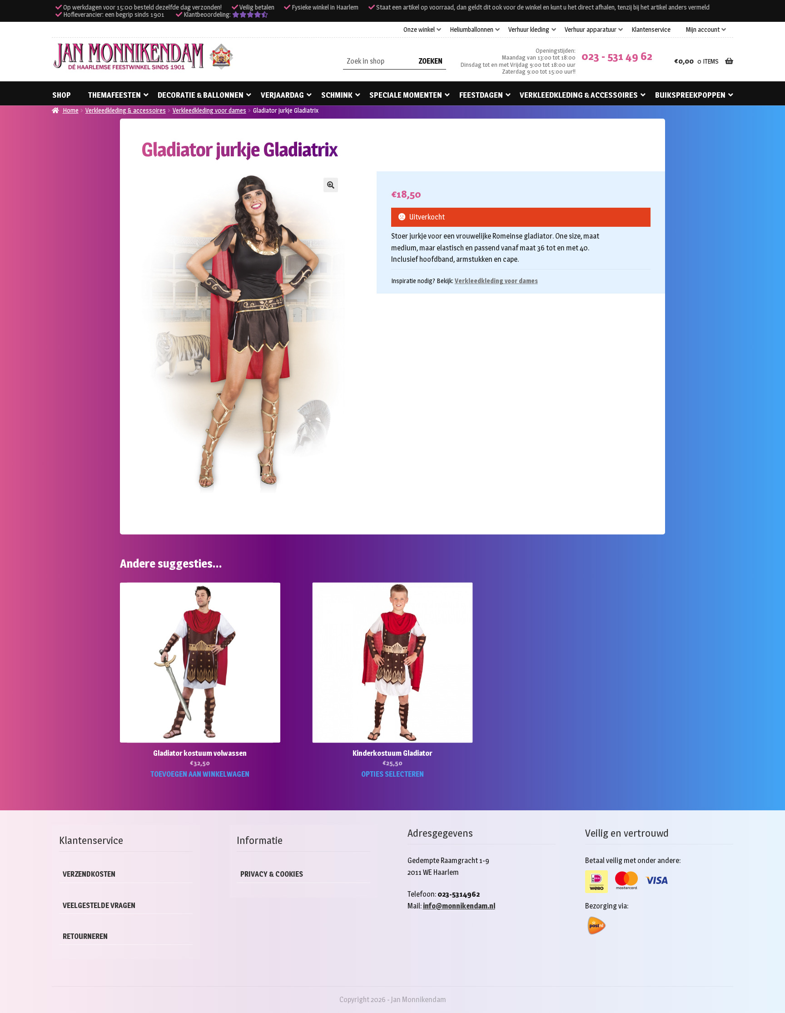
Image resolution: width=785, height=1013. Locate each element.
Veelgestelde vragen (99, 905)
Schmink (337, 95)
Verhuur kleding (528, 29)
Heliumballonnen (471, 29)
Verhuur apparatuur (590, 29)
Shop (61, 95)
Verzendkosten (89, 874)
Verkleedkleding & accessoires (579, 95)
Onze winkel (419, 29)
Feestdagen (481, 95)
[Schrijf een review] (250, 14)
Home (71, 110)
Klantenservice (651, 29)
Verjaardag (282, 95)
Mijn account (703, 29)
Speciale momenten (405, 95)
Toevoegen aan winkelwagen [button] (199, 774)
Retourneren (85, 936)
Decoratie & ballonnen (200, 95)
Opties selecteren (392, 774)
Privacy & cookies (271, 874)
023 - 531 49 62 (616, 56)
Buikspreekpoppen (690, 95)
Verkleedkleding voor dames (209, 110)
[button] (330, 185)
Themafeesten (114, 95)
